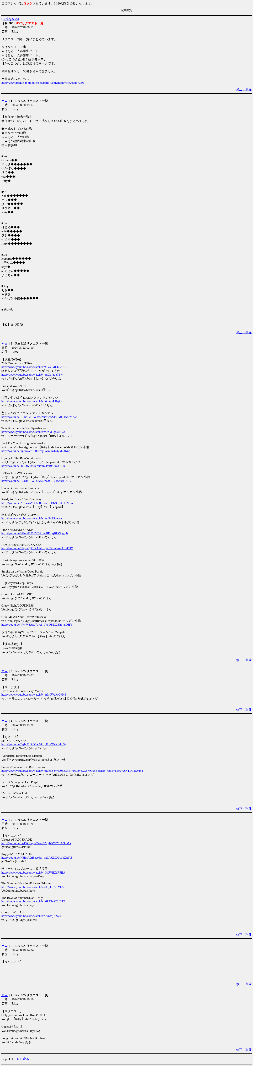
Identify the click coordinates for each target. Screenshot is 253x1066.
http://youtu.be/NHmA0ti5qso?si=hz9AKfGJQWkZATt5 (36, 857)
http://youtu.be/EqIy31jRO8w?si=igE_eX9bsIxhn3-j (34, 744)
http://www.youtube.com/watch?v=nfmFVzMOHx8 (33, 694)
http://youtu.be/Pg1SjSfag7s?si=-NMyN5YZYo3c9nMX (36, 843)
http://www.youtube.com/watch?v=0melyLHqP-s (32, 401)
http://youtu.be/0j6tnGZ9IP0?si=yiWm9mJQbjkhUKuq (35, 451)
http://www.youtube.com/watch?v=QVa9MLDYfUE (34, 367)
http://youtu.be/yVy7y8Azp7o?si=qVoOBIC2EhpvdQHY (36, 624)
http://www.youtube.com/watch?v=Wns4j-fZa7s (31, 916)
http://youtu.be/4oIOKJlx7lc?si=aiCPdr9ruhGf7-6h (33, 466)
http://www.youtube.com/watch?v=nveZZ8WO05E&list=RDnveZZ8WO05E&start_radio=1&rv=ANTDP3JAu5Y (72, 770)
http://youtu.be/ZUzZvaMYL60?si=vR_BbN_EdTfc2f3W (37, 503)
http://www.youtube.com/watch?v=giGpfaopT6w (32, 374)
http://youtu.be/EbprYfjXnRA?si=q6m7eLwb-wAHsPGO (37, 548)
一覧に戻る (21, 1059)
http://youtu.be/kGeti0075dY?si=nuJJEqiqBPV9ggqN (34, 533)
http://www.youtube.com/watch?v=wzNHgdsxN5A (33, 432)
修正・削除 (244, 89)
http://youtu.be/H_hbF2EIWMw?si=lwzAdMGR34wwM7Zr (39, 417)
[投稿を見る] (10, 19)
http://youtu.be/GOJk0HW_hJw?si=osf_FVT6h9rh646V (36, 480)
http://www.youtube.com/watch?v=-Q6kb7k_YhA (32, 887)
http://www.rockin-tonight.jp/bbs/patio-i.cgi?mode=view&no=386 (42, 82)
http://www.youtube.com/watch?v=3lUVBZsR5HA (33, 872)
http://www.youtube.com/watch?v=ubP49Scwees (31, 518)
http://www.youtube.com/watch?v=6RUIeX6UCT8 (33, 901)
